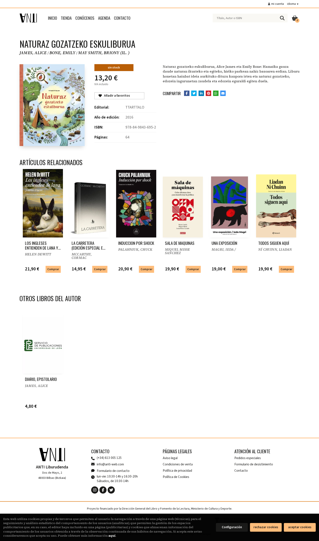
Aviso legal (170, 458)
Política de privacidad (177, 470)
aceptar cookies (299, 527)
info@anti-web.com (110, 464)
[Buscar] (282, 18)
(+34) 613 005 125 (109, 458)
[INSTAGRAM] (94, 490)
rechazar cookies (265, 527)
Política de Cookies (176, 476)
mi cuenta (277, 4)
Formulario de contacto (113, 470)
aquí (112, 535)
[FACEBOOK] (103, 490)
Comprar (53, 269)
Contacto (241, 470)
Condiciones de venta (178, 464)
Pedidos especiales (247, 458)
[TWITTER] (111, 490)
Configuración (232, 527)
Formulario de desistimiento (253, 464)
